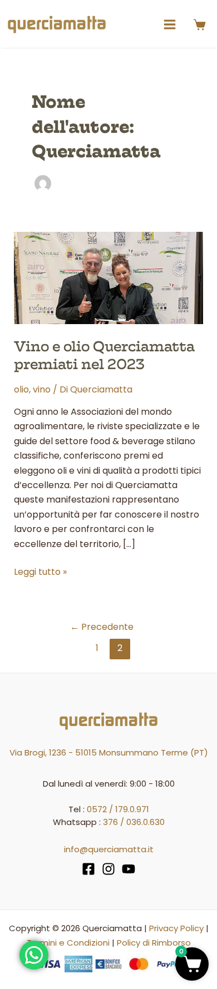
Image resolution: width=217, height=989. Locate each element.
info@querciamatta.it (109, 849)
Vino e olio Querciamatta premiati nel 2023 (104, 355)
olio (21, 389)
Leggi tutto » (40, 571)
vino (42, 389)
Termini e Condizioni (68, 942)
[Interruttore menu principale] (170, 24)
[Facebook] (88, 869)
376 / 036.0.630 (134, 822)
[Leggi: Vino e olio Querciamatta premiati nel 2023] (109, 277)
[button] (192, 964)
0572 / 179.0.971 (118, 809)
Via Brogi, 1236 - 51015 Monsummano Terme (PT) (108, 752)
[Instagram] (108, 869)
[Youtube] (128, 869)
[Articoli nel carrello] (202, 24)
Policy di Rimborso (154, 942)
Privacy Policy (176, 928)
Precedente (102, 626)
